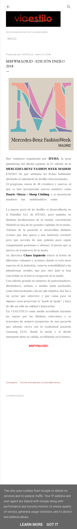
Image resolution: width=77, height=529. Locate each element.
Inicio (11, 38)
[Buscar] (69, 6)
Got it (52, 524)
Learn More (31, 524)
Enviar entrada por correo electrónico (40, 382)
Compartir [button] (12, 382)
